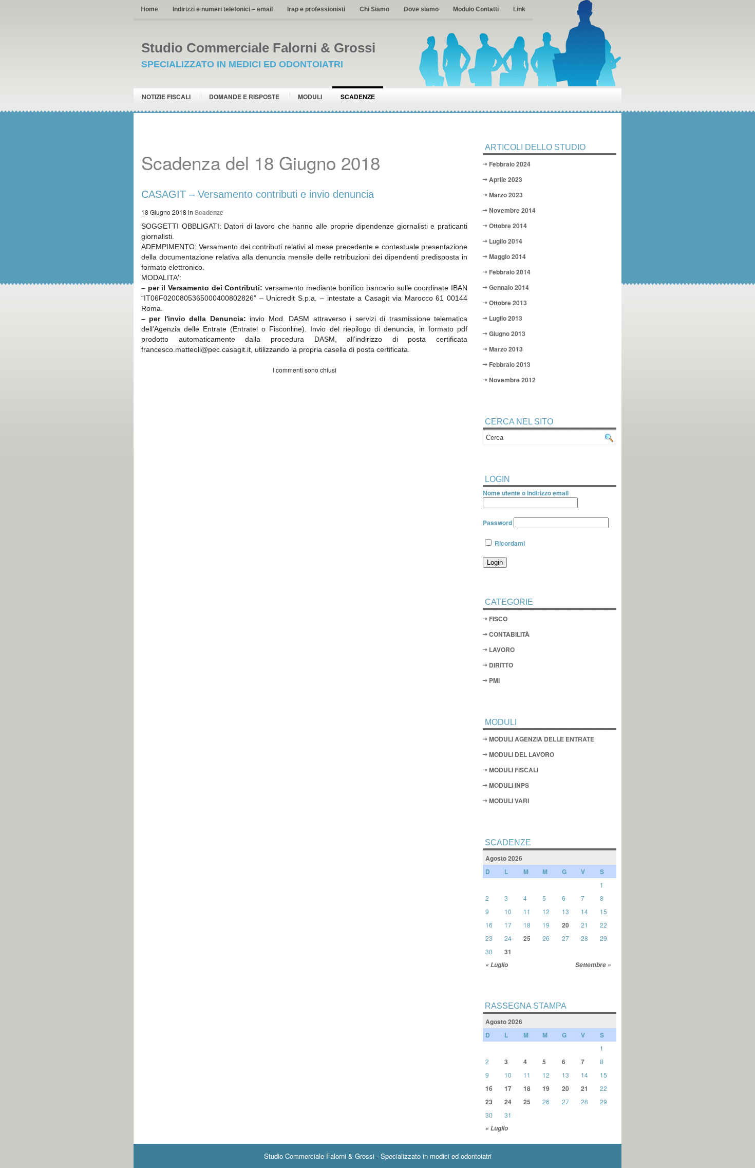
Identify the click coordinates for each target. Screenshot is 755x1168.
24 (508, 1101)
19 (546, 1088)
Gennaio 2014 (509, 287)
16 (489, 1088)
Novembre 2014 (512, 210)
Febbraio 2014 (510, 271)
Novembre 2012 (512, 379)
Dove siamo (421, 9)
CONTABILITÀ (509, 634)
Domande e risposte (244, 96)
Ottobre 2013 (508, 302)
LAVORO (502, 649)
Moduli (310, 96)
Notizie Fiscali (166, 96)
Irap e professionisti (316, 9)
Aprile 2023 (505, 179)
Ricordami (509, 543)
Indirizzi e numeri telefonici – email (223, 9)
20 (565, 925)
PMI (494, 680)
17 (508, 1088)
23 (489, 1101)
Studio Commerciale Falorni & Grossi (258, 47)
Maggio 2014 (507, 256)
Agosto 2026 (503, 858)
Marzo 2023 (506, 194)
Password (497, 522)
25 (527, 938)
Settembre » (593, 964)
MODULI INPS (509, 785)
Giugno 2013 (507, 333)
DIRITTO (501, 665)
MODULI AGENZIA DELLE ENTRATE (541, 739)
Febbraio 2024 (510, 164)
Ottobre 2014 (508, 225)
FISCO (498, 618)
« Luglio (496, 964)
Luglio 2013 (505, 318)
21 (584, 1088)
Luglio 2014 (505, 241)
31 (508, 951)
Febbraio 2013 (510, 364)
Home (149, 9)
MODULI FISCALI (513, 769)
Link (519, 9)
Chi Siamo (374, 9)
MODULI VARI (509, 800)
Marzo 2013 (506, 349)
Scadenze (358, 96)
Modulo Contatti (476, 9)
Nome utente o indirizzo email (526, 492)
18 (527, 1088)
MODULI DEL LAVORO (521, 754)
